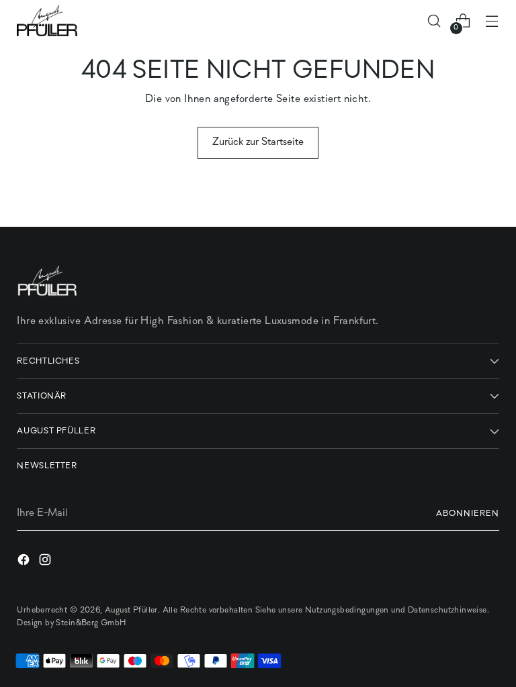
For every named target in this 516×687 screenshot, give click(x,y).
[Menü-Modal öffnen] (492, 21)
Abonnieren (467, 513)
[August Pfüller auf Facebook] (25, 562)
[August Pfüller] (47, 20)
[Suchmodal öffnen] (434, 21)
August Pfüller (131, 610)
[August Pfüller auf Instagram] (46, 562)
